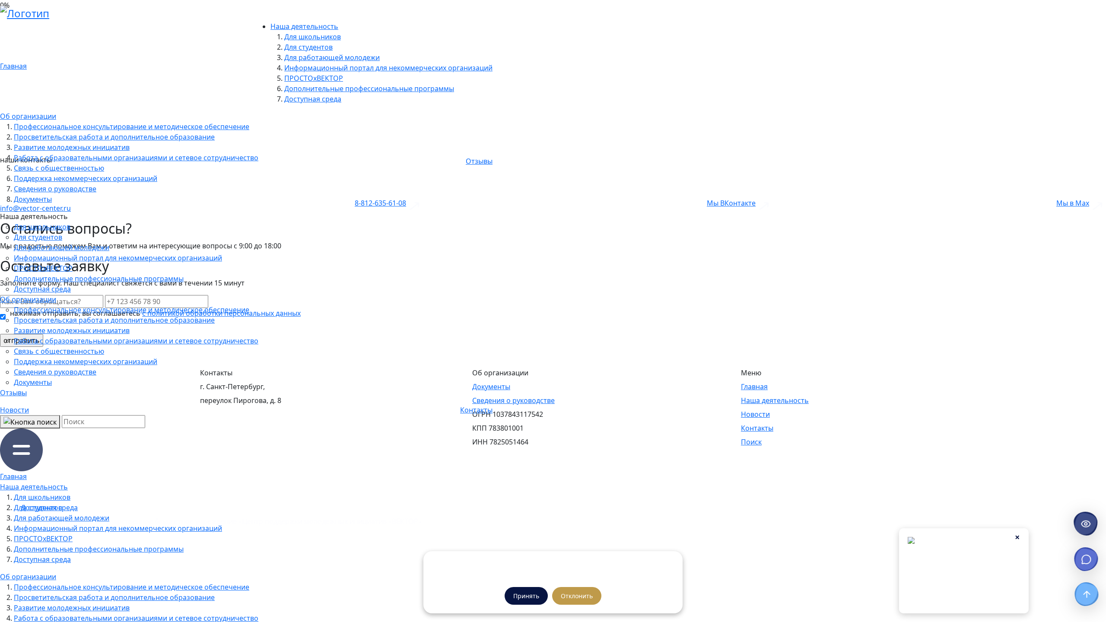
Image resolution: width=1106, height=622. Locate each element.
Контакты (476, 410)
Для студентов (308, 47)
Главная (13, 66)
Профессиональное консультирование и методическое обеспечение (131, 126)
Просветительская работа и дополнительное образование (114, 137)
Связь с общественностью (59, 168)
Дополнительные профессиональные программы (369, 88)
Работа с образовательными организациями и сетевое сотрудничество (136, 157)
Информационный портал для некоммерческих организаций (388, 68)
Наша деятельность (304, 26)
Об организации (28, 116)
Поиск (751, 442)
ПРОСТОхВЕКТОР (313, 78)
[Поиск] (30, 422)
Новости (14, 410)
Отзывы (479, 161)
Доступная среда (312, 99)
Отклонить (577, 596)
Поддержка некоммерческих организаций (85, 178)
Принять (526, 596)
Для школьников (312, 36)
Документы (33, 199)
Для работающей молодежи (332, 57)
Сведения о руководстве (55, 189)
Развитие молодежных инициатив (72, 147)
